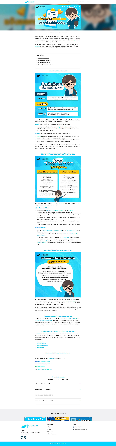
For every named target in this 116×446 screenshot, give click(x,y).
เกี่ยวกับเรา (87, 2)
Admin (60, 33)
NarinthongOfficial (45, 361)
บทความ (82, 2)
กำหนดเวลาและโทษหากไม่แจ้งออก (44, 62)
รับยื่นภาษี (49, 427)
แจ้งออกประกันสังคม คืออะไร (43, 58)
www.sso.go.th (58, 230)
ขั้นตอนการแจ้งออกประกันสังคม (44, 60)
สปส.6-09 (70, 210)
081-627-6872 (41, 369)
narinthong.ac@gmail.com (45, 364)
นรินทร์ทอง (37, 46)
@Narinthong (41, 366)
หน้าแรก (69, 2)
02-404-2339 (48, 369)
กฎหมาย (65, 33)
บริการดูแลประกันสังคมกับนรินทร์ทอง (45, 64)
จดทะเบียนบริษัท (50, 431)
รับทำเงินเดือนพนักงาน (51, 434)
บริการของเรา (75, 2)
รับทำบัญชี (49, 429)
